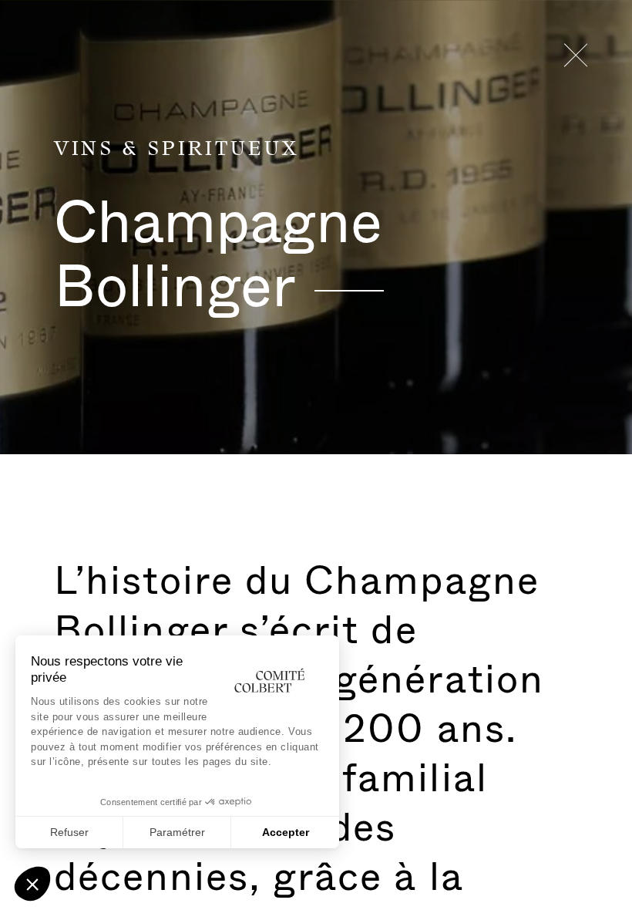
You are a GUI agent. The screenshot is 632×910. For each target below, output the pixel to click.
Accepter (285, 832)
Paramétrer (177, 832)
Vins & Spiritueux (176, 149)
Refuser (69, 832)
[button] (32, 883)
